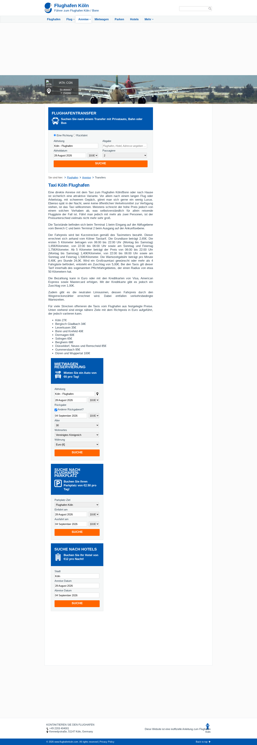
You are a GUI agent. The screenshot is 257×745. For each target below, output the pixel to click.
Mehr (148, 19)
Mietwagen (102, 19)
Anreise (83, 19)
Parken (119, 19)
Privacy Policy (107, 741)
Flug (69, 19)
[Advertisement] (128, 48)
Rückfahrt (81, 135)
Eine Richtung (64, 135)
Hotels (134, 19)
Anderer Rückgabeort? (71, 409)
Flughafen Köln (71, 5)
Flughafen (53, 19)
